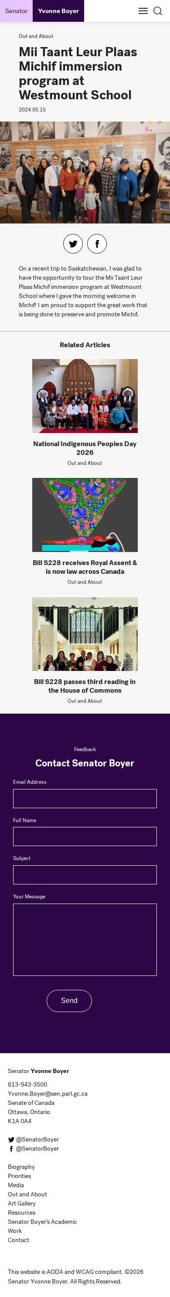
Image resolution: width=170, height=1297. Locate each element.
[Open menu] (143, 11)
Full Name (24, 820)
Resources (21, 1213)
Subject (22, 858)
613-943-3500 (27, 1084)
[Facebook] (97, 244)
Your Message (29, 896)
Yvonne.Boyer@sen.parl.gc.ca (46, 1094)
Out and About (27, 1194)
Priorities (19, 1176)
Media (16, 1185)
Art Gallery (22, 1203)
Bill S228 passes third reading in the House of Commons (85, 686)
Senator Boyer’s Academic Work (42, 1226)
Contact (18, 1240)
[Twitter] (73, 244)
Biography (21, 1167)
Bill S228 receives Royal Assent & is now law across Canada (85, 567)
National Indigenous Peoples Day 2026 (84, 448)
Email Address (30, 782)
